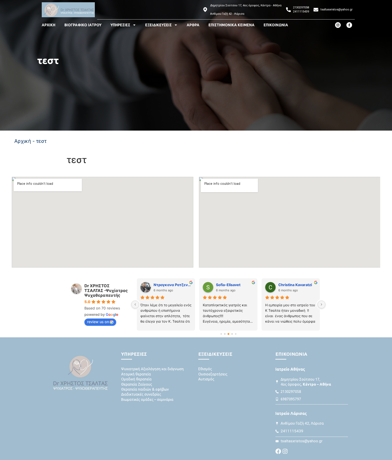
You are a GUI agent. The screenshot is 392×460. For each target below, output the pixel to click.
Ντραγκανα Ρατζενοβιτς (172, 284)
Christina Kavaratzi (295, 284)
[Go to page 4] (235, 334)
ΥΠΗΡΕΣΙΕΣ (120, 25)
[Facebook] (278, 451)
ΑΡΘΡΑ (193, 25)
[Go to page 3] (232, 334)
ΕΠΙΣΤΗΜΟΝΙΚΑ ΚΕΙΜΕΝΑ (231, 25)
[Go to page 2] (228, 334)
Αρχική (22, 141)
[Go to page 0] (221, 334)
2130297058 (301, 7)
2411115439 (301, 11)
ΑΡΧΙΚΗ (48, 25)
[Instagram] (285, 451)
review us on (98, 321)
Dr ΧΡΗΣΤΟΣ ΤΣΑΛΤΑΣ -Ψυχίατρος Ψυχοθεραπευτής (106, 290)
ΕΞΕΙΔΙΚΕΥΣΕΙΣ (158, 25)
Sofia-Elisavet (228, 284)
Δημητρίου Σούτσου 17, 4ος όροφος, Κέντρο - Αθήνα (246, 5)
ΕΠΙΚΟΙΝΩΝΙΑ (276, 25)
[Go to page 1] (224, 334)
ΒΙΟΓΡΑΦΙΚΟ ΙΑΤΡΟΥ (82, 25)
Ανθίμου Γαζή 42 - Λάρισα (227, 13)
